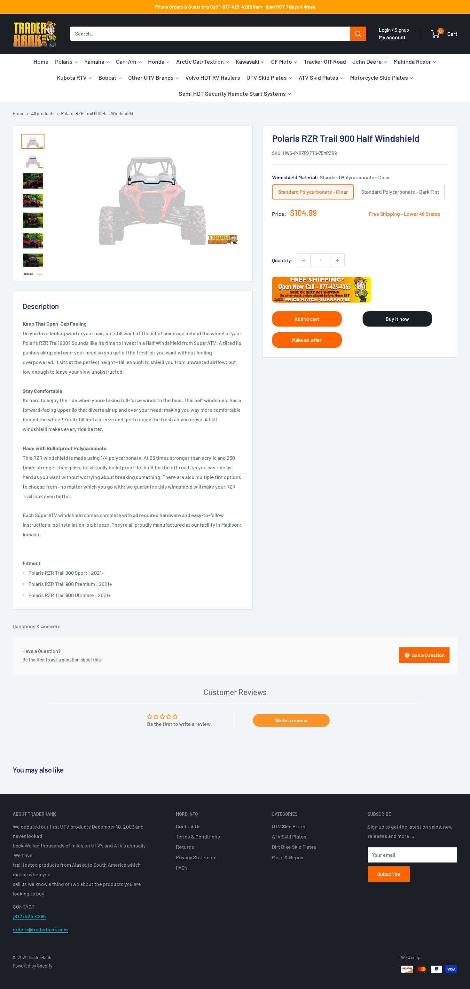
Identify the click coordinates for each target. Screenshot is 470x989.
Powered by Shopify (32, 966)
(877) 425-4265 (29, 916)
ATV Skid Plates (289, 836)
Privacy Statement (196, 857)
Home (19, 113)
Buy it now (397, 319)
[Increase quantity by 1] (337, 260)
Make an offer (307, 340)
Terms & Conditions (198, 836)
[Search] (358, 34)
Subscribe (388, 874)
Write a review (291, 720)
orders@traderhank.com (40, 929)
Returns (185, 847)
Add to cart (306, 319)
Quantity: (282, 260)
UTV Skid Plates (289, 826)
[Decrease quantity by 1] (303, 260)
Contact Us (188, 826)
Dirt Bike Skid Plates (294, 847)
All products (43, 113)
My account (392, 37)
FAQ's (182, 867)
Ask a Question (428, 655)
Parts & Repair (288, 857)
